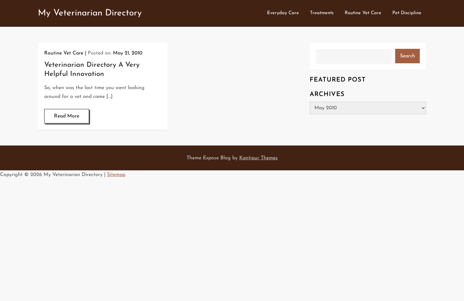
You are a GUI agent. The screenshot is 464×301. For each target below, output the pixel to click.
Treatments (322, 13)
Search (407, 56)
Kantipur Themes (258, 158)
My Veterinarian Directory (90, 13)
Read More (66, 116)
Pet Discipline (406, 13)
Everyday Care (283, 13)
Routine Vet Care (363, 13)
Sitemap (116, 174)
